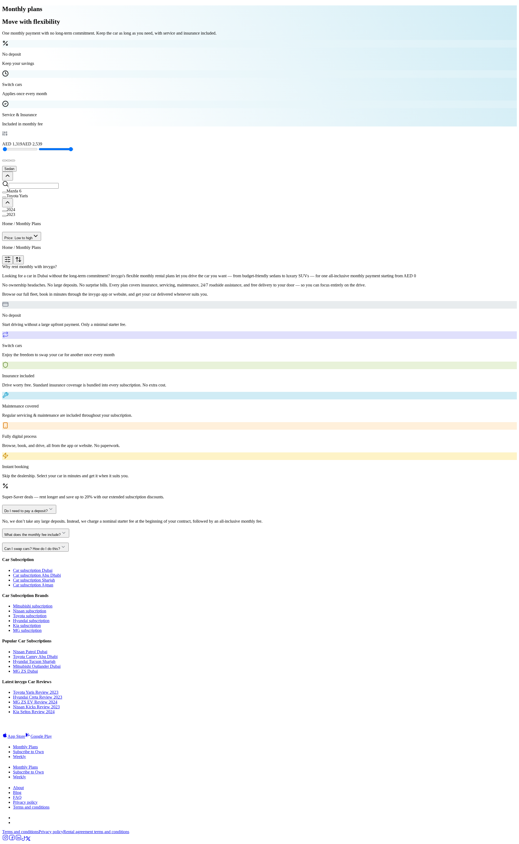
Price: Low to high (18, 238)
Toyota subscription (29, 615)
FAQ (17, 797)
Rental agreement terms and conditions (96, 831)
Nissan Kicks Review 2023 (36, 707)
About (18, 787)
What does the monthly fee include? (32, 535)
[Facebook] (12, 839)
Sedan (9, 169)
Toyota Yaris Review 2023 (35, 692)
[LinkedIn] (18, 839)
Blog (17, 792)
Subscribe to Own (28, 751)
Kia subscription (27, 625)
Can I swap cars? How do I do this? (32, 549)
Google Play (41, 736)
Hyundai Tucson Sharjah (34, 661)
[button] (259, 191)
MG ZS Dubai (25, 671)
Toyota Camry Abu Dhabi (35, 656)
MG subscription (27, 630)
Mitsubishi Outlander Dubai (37, 666)
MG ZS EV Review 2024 (35, 702)
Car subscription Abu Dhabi (37, 575)
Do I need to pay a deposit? (26, 511)
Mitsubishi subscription (32, 606)
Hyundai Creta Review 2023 (37, 697)
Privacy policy (25, 802)
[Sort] (18, 259)
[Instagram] (5, 839)
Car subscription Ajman (33, 585)
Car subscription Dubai (32, 570)
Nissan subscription (29, 611)
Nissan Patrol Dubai (30, 651)
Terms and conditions (31, 807)
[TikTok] (24, 839)
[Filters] (7, 259)
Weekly (19, 756)
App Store (16, 736)
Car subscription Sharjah (34, 580)
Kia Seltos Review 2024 (34, 711)
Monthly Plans (25, 747)
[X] (28, 839)
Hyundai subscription (31, 620)
